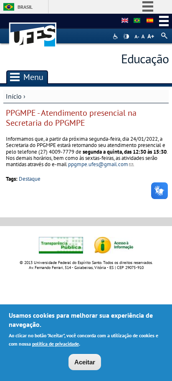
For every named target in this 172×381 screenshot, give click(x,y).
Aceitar (84, 362)
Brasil (25, 7)
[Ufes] (33, 31)
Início (14, 96)
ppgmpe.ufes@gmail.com (100, 164)
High (126, 37)
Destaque (29, 178)
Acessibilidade (116, 36)
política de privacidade (55, 344)
